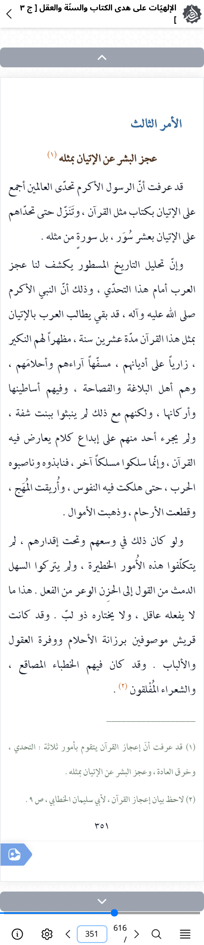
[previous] (68, 934)
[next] (102, 901)
